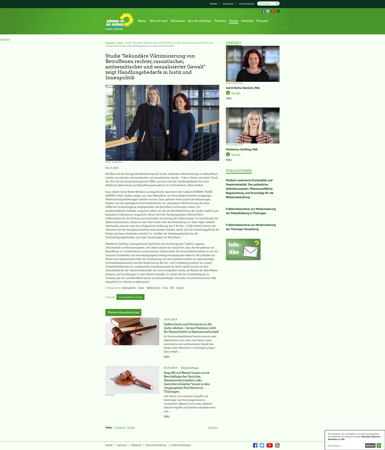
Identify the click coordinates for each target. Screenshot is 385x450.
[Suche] (277, 4)
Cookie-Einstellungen (181, 445)
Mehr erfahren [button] (334, 445)
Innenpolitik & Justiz (131, 297)
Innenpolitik (129, 288)
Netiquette (136, 445)
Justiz (141, 288)
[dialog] (355, 440)
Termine (262, 21)
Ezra (165, 288)
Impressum (228, 3)
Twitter (267, 11)
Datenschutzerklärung (156, 445)
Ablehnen (370, 445)
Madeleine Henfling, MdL (242, 149)
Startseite (110, 42)
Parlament (178, 21)
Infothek (247, 21)
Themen (220, 21)
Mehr (167, 356)
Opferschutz (153, 288)
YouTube (273, 11)
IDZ (172, 288)
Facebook (263, 11)
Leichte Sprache (246, 3)
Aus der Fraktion (199, 21)
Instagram (278, 11)
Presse (233, 21)
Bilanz (142, 21)
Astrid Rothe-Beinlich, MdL (243, 88)
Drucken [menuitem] (213, 427)
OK (378, 445)
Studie (180, 288)
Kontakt (213, 3)
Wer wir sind (158, 21)
